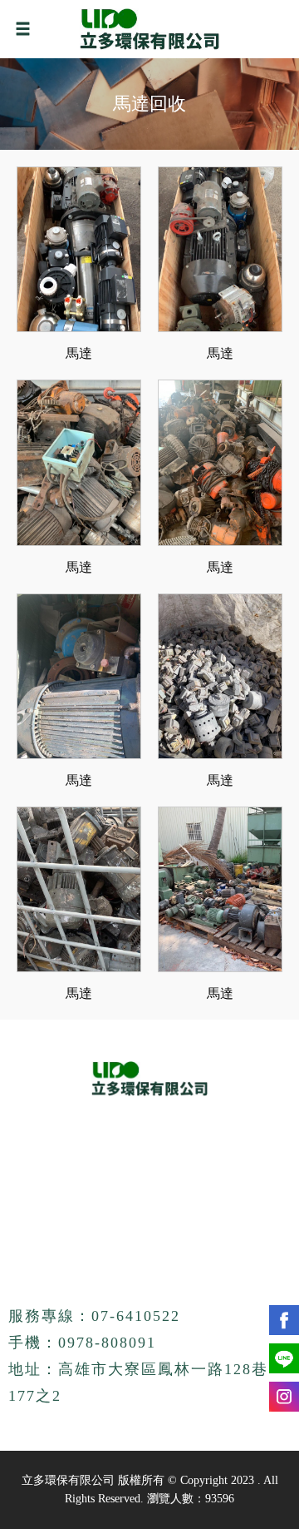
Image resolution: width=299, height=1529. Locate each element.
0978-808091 (107, 1342)
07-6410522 (135, 1316)
